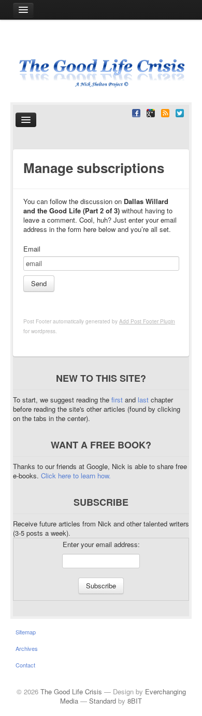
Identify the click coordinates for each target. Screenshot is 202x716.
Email (31, 249)
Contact (25, 665)
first (118, 399)
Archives (27, 648)
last (144, 399)
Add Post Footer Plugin (147, 321)
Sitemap (26, 632)
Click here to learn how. (76, 475)
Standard (102, 701)
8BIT (134, 701)
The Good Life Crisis (71, 691)
